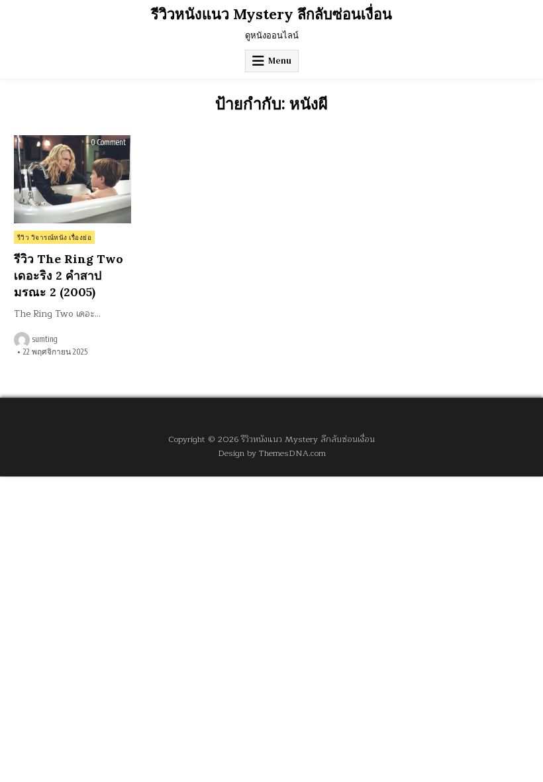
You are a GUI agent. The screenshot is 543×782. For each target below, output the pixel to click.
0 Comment (108, 142)
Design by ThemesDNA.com (272, 453)
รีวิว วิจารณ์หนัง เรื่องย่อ (54, 237)
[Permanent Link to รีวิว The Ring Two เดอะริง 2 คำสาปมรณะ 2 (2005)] (72, 179)
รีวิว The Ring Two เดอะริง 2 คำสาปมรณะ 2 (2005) (68, 275)
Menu (279, 60)
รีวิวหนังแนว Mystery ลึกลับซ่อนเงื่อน (271, 14)
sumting (45, 339)
